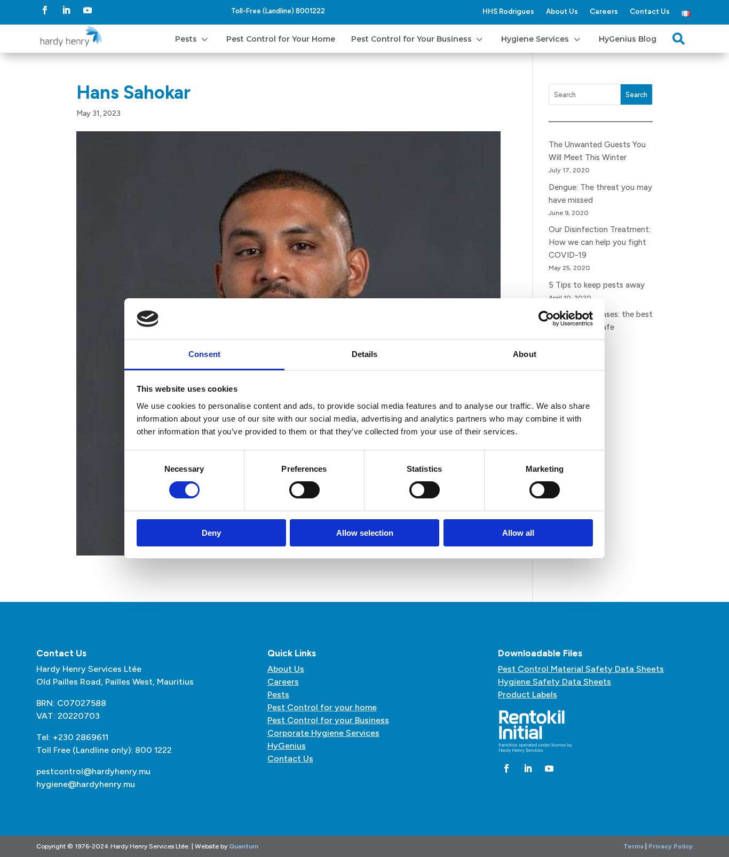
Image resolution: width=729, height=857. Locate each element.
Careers (604, 11)
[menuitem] (192, 39)
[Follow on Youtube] (87, 10)
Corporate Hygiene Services (323, 733)
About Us (562, 11)
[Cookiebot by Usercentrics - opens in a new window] (546, 319)
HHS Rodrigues (508, 11)
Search (636, 95)
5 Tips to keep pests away (597, 285)
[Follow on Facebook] (44, 10)
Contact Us (650, 11)
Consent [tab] (204, 354)
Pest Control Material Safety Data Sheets (581, 669)
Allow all (518, 532)
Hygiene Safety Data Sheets (554, 682)
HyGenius (286, 746)
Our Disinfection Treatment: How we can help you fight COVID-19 (600, 242)
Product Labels (527, 694)
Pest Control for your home (322, 707)
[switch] (304, 489)
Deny (211, 532)
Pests (278, 694)
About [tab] (524, 354)
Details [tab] (365, 354)
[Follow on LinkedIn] (66, 10)
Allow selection (364, 532)
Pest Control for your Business (328, 720)
